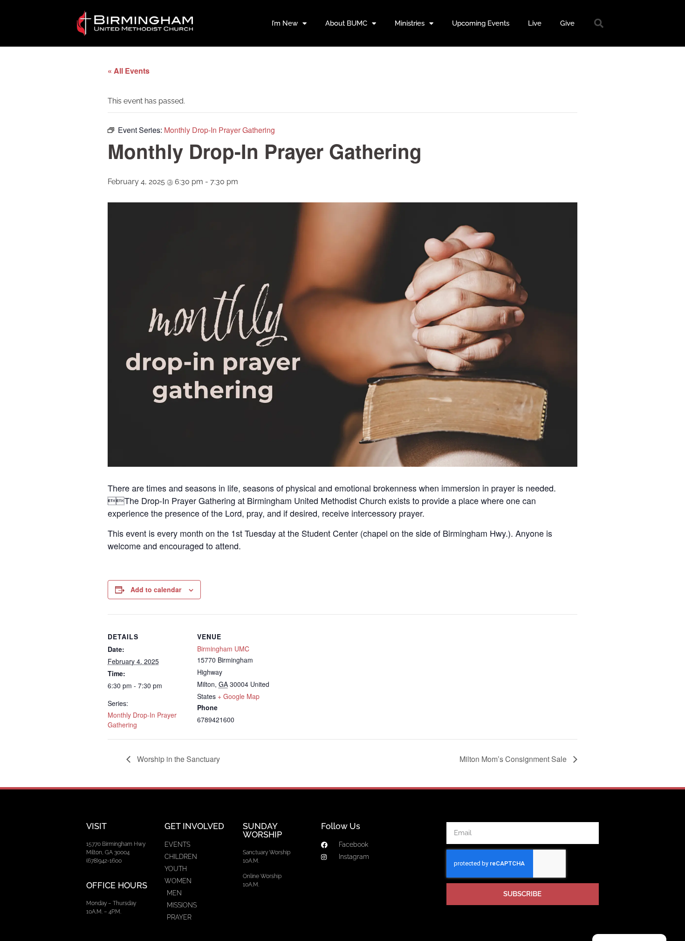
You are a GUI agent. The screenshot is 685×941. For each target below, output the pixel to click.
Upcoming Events (480, 23)
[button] (598, 23)
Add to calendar (155, 589)
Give (567, 23)
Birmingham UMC (223, 648)
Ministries (410, 23)
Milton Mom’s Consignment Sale (514, 759)
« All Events (129, 70)
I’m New (285, 23)
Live (534, 23)
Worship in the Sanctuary (177, 759)
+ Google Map (239, 696)
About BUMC (346, 23)
